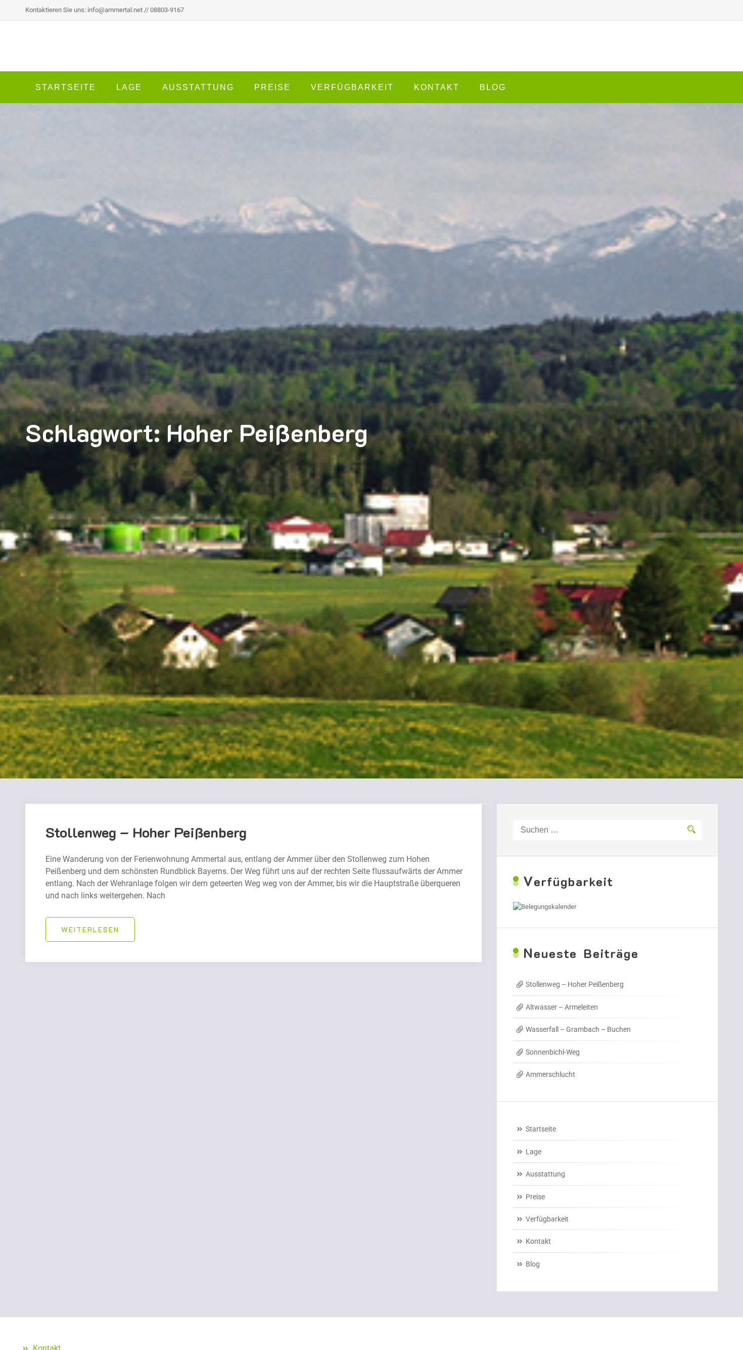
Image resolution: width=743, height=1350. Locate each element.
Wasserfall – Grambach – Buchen (578, 1029)
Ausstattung (198, 87)
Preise (272, 87)
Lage (129, 87)
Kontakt (436, 87)
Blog (493, 87)
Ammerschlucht (550, 1074)
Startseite (65, 87)
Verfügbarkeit (352, 87)
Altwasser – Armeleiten (562, 1007)
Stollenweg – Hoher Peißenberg (146, 832)
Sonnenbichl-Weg (553, 1052)
